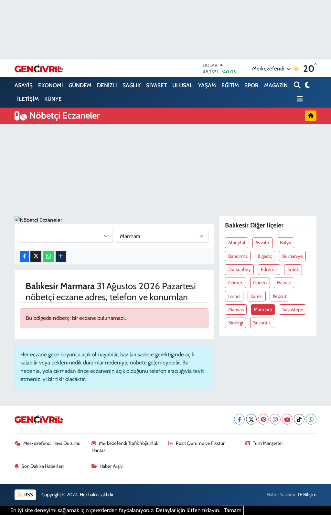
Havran (284, 283)
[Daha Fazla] (61, 256)
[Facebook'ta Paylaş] (24, 256)
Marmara (263, 309)
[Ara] (298, 85)
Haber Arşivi (111, 466)
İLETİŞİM (28, 99)
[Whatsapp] (311, 419)
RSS (28, 495)
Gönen (260, 283)
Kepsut (279, 296)
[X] (251, 419)
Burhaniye (292, 256)
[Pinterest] (263, 419)
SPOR (251, 85)
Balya (285, 243)
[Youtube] (287, 419)
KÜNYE (53, 99)
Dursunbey (239, 269)
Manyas (236, 309)
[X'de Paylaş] (35, 256)
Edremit (269, 269)
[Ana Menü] (298, 99)
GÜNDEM (80, 85)
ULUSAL (182, 85)
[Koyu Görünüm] (307, 85)
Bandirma (238, 256)
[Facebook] (239, 419)
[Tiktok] (299, 419)
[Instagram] (275, 419)
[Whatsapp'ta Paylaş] (48, 256)
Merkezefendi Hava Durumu (51, 443)
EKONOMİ (50, 85)
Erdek (293, 269)
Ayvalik (262, 243)
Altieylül (236, 243)
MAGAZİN (276, 85)
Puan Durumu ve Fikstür (200, 443)
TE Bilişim (306, 495)
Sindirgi (235, 323)
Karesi (256, 296)
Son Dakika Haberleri (42, 466)
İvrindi (234, 296)
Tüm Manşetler (268, 443)
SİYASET (156, 85)
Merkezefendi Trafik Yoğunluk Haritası (125, 446)
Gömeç (235, 283)
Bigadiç (265, 256)
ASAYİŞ (24, 85)
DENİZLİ (107, 85)
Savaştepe (292, 309)
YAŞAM (207, 85)
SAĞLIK (132, 85)
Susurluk (262, 323)
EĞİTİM (230, 85)
